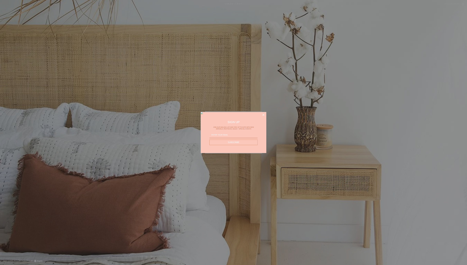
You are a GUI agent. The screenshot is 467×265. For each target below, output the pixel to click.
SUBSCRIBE (233, 142)
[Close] (263, 115)
